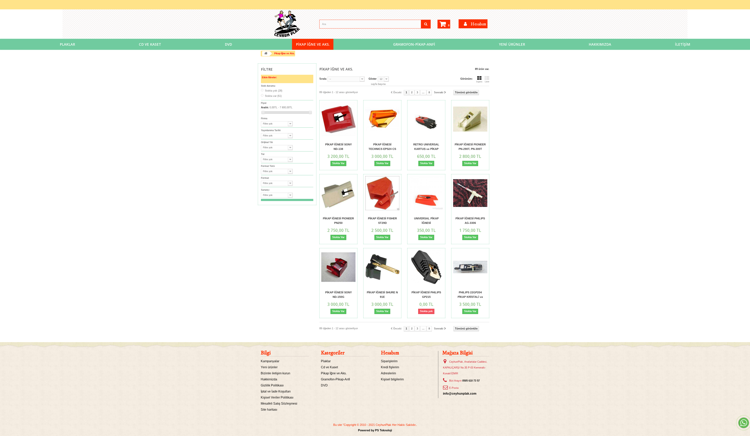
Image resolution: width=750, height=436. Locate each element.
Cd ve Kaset (150, 44)
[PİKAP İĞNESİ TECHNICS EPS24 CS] (382, 119)
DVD (228, 44)
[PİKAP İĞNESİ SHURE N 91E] (382, 267)
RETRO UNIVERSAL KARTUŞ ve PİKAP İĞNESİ (426, 146)
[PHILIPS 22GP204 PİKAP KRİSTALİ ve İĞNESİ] (470, 267)
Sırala (322, 78)
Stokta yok (273, 90)
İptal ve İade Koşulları (276, 391)
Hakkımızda (600, 44)
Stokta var (273, 95)
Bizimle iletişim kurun (275, 373)
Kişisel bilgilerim (392, 379)
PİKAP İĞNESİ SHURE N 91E (382, 294)
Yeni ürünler (269, 367)
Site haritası (269, 409)
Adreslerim (388, 373)
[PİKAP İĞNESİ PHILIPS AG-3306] (470, 193)
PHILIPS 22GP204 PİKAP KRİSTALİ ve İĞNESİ (470, 294)
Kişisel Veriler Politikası (277, 397)
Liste (487, 81)
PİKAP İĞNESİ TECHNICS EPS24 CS (382, 146)
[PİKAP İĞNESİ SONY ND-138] (338, 119)
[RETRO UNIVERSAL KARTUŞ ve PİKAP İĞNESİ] (426, 119)
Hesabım (390, 353)
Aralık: (265, 107)
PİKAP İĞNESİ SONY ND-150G (338, 294)
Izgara (479, 81)
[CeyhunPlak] (287, 23)
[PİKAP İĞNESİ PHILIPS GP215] (426, 267)
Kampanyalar (270, 361)
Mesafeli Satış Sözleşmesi (279, 403)
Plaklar (67, 44)
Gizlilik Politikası (272, 385)
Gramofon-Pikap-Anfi (414, 44)
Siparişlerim (389, 361)
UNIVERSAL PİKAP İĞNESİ (426, 220)
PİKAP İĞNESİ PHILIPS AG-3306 (470, 220)
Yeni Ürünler (512, 44)
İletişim (682, 44)
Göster (373, 78)
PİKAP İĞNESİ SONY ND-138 (338, 146)
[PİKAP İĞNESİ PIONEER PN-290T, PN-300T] (470, 119)
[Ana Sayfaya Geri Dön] (266, 53)
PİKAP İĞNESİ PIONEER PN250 (338, 220)
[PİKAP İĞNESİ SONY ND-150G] (338, 267)
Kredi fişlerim (390, 367)
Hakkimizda (269, 379)
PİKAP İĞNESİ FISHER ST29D (382, 220)
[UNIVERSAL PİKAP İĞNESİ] (426, 193)
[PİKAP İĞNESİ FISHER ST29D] (382, 193)
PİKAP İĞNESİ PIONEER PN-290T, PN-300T (470, 146)
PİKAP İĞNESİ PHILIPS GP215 (426, 294)
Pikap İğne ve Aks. (312, 44)
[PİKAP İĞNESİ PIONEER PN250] (338, 193)
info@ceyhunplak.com (459, 393)
